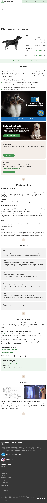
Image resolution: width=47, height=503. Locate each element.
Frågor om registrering (7, 352)
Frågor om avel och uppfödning (9, 349)
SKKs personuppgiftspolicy (13, 497)
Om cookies (32, 497)
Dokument (24, 60)
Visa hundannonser (11, 135)
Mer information (16, 60)
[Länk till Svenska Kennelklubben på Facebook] (38, 498)
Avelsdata (3, 471)
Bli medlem (9, 155)
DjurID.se (3, 475)
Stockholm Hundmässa (6, 477)
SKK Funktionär (4, 468)
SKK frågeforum (4, 490)
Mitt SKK (3, 466)
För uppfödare (31, 60)
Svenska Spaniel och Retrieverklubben (13, 152)
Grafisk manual (2, 497)
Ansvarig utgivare (28, 497)
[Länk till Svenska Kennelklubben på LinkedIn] (45, 498)
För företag (3, 480)
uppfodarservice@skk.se (13, 363)
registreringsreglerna (7, 333)
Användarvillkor (22, 496)
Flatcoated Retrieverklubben (10, 168)
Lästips (37, 60)
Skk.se (2, 5)
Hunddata (3, 470)
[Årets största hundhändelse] (23, 106)
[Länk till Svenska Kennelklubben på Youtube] (43, 498)
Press (36, 496)
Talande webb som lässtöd (6, 498)
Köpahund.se (4, 473)
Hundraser (7, 5)
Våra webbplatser (4, 482)
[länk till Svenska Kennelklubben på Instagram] (40, 498)
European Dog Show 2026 (6, 478)
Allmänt (9, 60)
